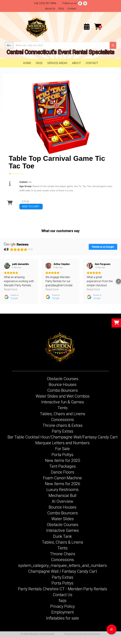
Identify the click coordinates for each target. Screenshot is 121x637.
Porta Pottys (62, 454)
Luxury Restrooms (62, 489)
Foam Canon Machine (62, 478)
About (76, 63)
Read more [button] (10, 289)
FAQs (61, 8)
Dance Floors (62, 472)
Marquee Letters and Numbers (62, 442)
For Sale (62, 448)
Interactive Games (62, 530)
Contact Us (62, 594)
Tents (63, 407)
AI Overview (62, 501)
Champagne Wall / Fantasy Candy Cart (62, 571)
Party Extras (62, 431)
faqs (62, 600)
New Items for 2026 (62, 483)
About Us (50, 8)
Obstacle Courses (62, 378)
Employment (62, 612)
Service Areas (57, 63)
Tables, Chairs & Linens (62, 542)
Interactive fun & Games (62, 402)
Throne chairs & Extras (63, 425)
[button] (2, 281)
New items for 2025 (62, 460)
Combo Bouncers (62, 390)
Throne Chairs (62, 553)
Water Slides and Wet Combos (62, 396)
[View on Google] (7, 266)
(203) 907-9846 (47, 3)
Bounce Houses (62, 384)
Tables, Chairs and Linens (62, 413)
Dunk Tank (62, 536)
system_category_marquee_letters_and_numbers (62, 565)
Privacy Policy (62, 606)
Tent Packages (62, 466)
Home (27, 63)
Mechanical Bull (62, 495)
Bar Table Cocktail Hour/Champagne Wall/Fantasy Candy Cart (63, 437)
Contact (71, 8)
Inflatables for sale (62, 618)
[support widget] (112, 629)
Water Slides (62, 518)
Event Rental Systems (88, 634)
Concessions (62, 419)
